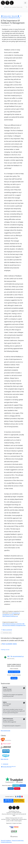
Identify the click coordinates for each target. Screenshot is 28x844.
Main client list (4, 759)
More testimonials (5, 730)
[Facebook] (18, 796)
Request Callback (19, 800)
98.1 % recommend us (15, 656)
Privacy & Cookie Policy (18, 840)
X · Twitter (15, 785)
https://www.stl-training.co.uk (10, 616)
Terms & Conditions (6, 840)
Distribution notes (7, 632)
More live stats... (11, 658)
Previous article (7, 16)
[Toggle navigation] (25, 2)
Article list (5, 764)
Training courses (5, 649)
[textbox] (14, 7)
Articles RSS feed (7, 766)
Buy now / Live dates (14, 672)
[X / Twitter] (15, 796)
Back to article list (7, 629)
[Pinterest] (22, 796)
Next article (14, 16)
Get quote (14, 678)
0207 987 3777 (8, 800)
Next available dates (9, 644)
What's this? (14, 766)
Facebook (22, 785)
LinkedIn (10, 788)
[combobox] (14, 7)
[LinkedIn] (20, 796)
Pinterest (17, 788)
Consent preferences (6, 842)
